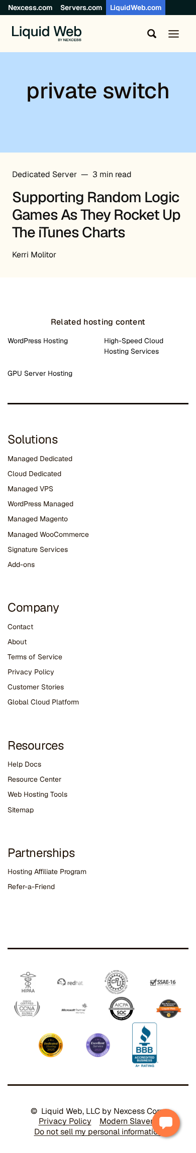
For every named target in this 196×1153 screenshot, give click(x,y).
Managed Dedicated (40, 458)
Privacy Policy (31, 671)
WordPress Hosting (38, 340)
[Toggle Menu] (173, 34)
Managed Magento (38, 518)
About (17, 641)
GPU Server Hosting (40, 373)
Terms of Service (35, 656)
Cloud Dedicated (34, 473)
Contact (20, 626)
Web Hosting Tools (37, 794)
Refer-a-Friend (31, 886)
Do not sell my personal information (98, 1131)
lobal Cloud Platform (46, 701)
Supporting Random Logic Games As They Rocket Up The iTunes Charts (96, 215)
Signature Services (38, 549)
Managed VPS (30, 488)
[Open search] (149, 34)
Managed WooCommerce (48, 534)
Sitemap (21, 809)
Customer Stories (36, 686)
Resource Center (34, 779)
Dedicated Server (44, 174)
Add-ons (21, 564)
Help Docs (24, 764)
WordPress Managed (40, 503)
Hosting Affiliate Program (47, 871)
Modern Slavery (129, 1121)
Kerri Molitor (34, 254)
